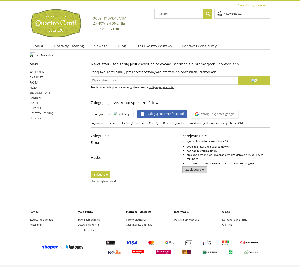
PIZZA (33, 87)
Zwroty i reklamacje (41, 219)
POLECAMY (37, 72)
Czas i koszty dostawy (139, 224)
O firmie (227, 224)
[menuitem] (39, 46)
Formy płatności (136, 219)
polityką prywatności (161, 87)
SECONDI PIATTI (40, 92)
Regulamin (36, 224)
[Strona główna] (81, 22)
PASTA (34, 82)
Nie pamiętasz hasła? (103, 181)
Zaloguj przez (103, 114)
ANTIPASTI (37, 77)
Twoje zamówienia (89, 219)
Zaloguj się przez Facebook (166, 114)
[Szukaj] (207, 14)
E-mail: (96, 142)
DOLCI (34, 103)
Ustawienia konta (88, 224)
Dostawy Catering (41, 113)
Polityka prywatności (186, 219)
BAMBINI (36, 98)
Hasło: (96, 157)
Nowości (35, 118)
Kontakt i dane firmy (234, 219)
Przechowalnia (86, 230)
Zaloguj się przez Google (217, 114)
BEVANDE (36, 108)
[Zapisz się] (254, 80)
